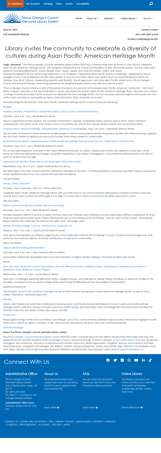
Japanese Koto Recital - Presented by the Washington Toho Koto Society (42, 161)
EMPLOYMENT (84, 421)
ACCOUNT (44, 424)
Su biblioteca (15, 3)
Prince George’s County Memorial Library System (34, 336)
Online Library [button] (128, 18)
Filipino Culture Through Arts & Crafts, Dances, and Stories (33, 205)
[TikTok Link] (150, 360)
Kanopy (7, 299)
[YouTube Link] (136, 360)
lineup (101, 196)
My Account (33, 3)
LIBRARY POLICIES (65, 421)
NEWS (67, 424)
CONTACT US (11, 421)
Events (69, 3)
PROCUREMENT (28, 424)
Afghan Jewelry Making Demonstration (24, 247)
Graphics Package (13, 327)
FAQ (51, 421)
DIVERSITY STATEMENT (105, 421)
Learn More (50, 407)
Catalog (47, 3)
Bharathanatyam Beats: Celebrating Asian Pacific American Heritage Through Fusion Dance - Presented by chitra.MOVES (68, 141)
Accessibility (82, 3)
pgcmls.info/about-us (131, 349)
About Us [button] (92, 18)
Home (78, 18)
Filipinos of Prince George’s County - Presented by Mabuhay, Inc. (38, 225)
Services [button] (108, 18)
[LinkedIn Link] (143, 360)
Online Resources (131, 407)
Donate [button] (147, 18)
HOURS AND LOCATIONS (33, 421)
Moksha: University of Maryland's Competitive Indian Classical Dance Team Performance (50, 111)
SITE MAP (56, 424)
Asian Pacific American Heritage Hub (38, 291)
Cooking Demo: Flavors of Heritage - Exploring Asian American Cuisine (40, 128)
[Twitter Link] (115, 360)
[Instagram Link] (129, 360)
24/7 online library (124, 340)
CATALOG (12, 424)
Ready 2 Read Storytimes (16, 183)
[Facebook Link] (108, 360)
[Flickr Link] (122, 360)
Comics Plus (9, 315)
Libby (59, 3)
